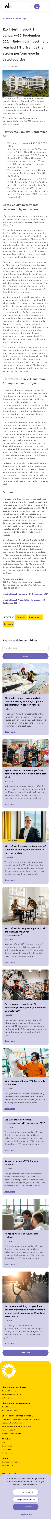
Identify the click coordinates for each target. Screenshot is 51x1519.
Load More (25, 1353)
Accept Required (25, 1492)
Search (25, 656)
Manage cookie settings (25, 1499)
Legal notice (26, 1514)
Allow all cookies (25, 1507)
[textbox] (10, 648)
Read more (9, 732)
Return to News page (15, 18)
